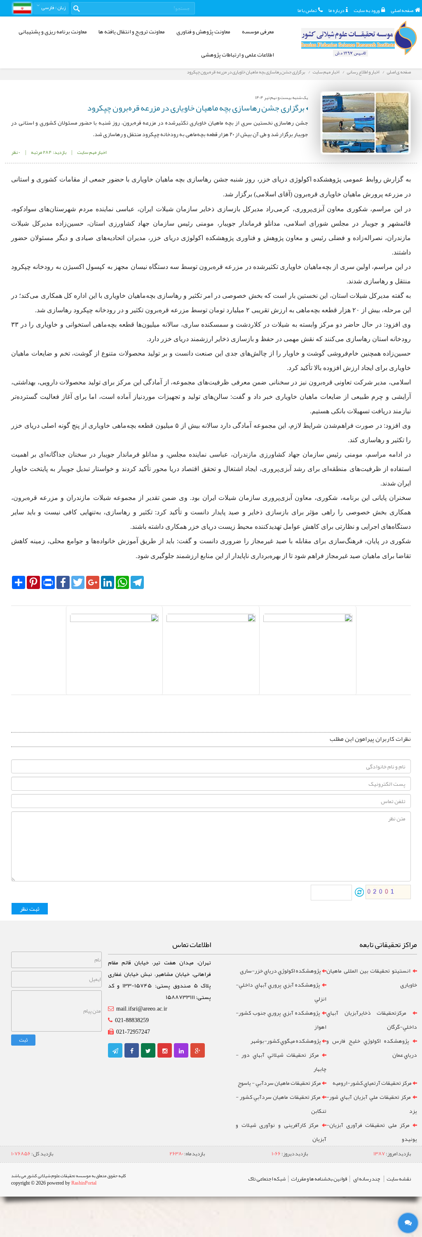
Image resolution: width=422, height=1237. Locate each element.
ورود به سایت (367, 10)
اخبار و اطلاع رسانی (363, 71)
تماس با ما (307, 10)
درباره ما (336, 10)
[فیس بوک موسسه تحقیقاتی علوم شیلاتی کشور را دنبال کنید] (132, 1051)
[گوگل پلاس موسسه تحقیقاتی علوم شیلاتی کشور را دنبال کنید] (197, 1051)
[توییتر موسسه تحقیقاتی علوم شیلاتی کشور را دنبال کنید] (148, 1051)
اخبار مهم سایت (326, 71)
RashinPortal (83, 1183)
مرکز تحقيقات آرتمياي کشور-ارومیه (372, 1083)
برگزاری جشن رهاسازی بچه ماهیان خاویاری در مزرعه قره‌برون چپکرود (246, 71)
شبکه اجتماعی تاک (267, 1178)
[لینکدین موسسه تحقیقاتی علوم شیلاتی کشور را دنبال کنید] (181, 1051)
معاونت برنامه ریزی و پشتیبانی (53, 31)
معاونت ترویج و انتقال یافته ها (131, 31)
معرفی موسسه (258, 31)
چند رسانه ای (366, 1178)
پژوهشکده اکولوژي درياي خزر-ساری (280, 970)
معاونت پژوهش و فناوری (203, 31)
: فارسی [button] (53, 7)
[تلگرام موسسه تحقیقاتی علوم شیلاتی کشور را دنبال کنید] (115, 1051)
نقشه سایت (399, 1178)
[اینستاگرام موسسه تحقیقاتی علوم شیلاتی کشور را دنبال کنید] (164, 1051)
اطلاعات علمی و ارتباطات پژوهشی (237, 54)
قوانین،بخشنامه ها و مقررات (319, 1178)
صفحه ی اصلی (399, 71)
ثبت (23, 1039)
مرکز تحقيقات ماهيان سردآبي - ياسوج (279, 1083)
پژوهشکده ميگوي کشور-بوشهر (286, 1040)
